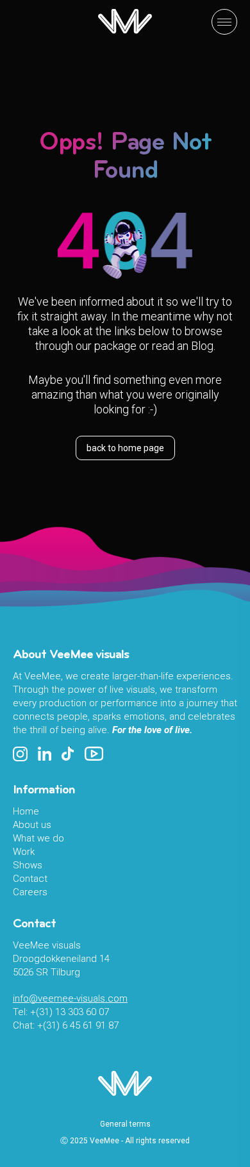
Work (24, 851)
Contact (30, 878)
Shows (27, 865)
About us (32, 825)
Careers (30, 892)
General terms (125, 1124)
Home (26, 811)
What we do (38, 838)
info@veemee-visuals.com (70, 998)
